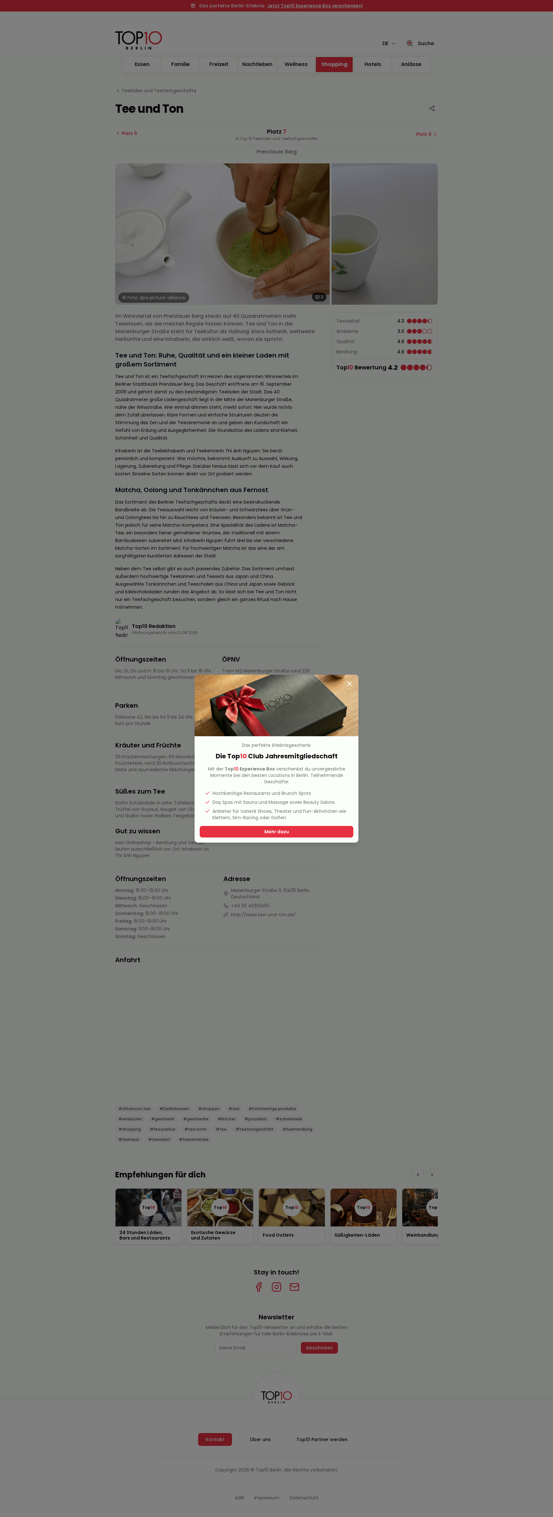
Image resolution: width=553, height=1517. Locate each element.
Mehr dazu (276, 832)
